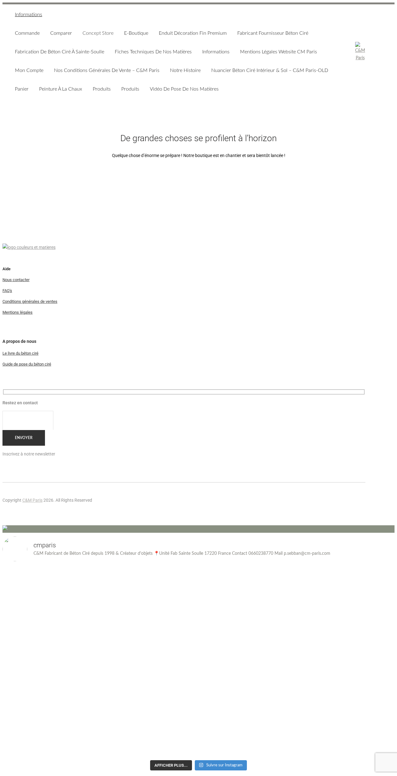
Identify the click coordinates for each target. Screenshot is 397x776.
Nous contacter (15, 279)
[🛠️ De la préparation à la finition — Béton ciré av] (50, 662)
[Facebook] (359, 507)
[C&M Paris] (360, 52)
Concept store (98, 33)
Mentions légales (17, 312)
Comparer (61, 33)
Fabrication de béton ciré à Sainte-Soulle (59, 51)
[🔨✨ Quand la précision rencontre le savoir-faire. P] (248, 598)
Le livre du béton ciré (20, 353)
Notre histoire (185, 70)
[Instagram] (347, 507)
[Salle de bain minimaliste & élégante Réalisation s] (347, 606)
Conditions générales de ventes (29, 301)
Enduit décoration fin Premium (193, 33)
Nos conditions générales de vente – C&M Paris (106, 70)
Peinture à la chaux (60, 89)
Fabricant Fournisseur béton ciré (272, 33)
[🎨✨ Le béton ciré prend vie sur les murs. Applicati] (149, 602)
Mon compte (29, 70)
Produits (102, 89)
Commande (27, 33)
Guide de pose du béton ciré (26, 364)
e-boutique (136, 33)
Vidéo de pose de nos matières (184, 89)
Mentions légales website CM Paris (278, 51)
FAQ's (7, 290)
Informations (28, 14)
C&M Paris (32, 500)
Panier (22, 89)
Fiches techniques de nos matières (153, 51)
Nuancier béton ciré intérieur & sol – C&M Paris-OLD (269, 70)
